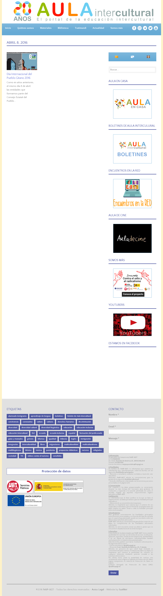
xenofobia (57, 456)
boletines (59, 416)
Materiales (45, 28)
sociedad (12, 456)
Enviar (114, 573)
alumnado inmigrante (17, 416)
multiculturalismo (90, 444)
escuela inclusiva (57, 433)
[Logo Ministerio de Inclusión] (59, 492)
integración (13, 444)
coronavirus (28, 422)
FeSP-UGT (48, 589)
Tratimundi (80, 28)
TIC (21, 456)
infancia (63, 439)
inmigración (86, 439)
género (30, 439)
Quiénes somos (25, 28)
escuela (42, 433)
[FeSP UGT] (20, 492)
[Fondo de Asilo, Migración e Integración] (24, 506)
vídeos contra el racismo (38, 456)
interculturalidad (29, 444)
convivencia (13, 422)
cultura (40, 422)
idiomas (41, 439)
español (71, 433)
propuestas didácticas (68, 450)
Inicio (8, 28)
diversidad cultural (29, 428)
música (39, 450)
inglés (73, 439)
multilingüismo (14, 450)
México (28, 450)
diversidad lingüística (50, 428)
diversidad (12, 428)
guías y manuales (15, 439)
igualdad (52, 439)
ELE (33, 433)
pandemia (50, 450)
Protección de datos (56, 471)
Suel (123, 589)
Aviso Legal (98, 589)
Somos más (116, 28)
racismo (85, 450)
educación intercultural (18, 433)
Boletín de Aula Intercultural (79, 416)
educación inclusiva (85, 428)
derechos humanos (66, 422)
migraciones (54, 444)
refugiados (97, 450)
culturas (50, 422)
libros (42, 444)
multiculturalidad (71, 444)
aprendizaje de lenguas (41, 416)
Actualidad (98, 28)
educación (68, 428)
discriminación (84, 422)
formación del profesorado (91, 433)
